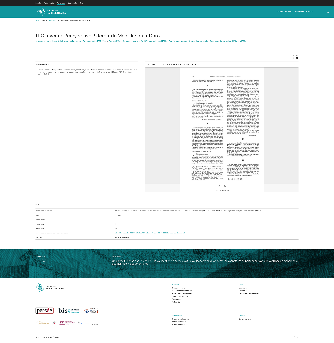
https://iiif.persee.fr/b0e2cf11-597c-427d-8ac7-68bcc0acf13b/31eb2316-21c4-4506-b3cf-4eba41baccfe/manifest (150, 233)
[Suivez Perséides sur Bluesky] (44, 261)
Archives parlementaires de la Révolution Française (58, 41)
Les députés (243, 291)
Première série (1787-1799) (94, 41)
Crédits (295, 337)
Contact (309, 11)
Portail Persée (49, 3)
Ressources (176, 299)
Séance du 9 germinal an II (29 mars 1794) (228, 41)
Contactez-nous (245, 319)
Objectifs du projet (179, 288)
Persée (38, 3)
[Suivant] (224, 186)
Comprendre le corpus (180, 319)
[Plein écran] (295, 64)
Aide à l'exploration (179, 322)
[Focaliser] (136, 70)
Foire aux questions (179, 324)
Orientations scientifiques (182, 291)
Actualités (176, 302)
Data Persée (72, 3)
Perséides (61, 3)
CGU (37, 337)
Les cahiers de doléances (249, 293)
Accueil (37, 20)
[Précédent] (219, 186)
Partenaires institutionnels (182, 293)
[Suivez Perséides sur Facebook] (37, 261)
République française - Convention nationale (188, 41)
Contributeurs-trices (180, 296)
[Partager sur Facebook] (293, 58)
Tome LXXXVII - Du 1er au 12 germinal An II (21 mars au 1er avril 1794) (138, 41)
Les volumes (52, 20)
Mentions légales (51, 337)
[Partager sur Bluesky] (297, 58)
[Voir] (159, 35)
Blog (81, 3)
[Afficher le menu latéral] (148, 64)
